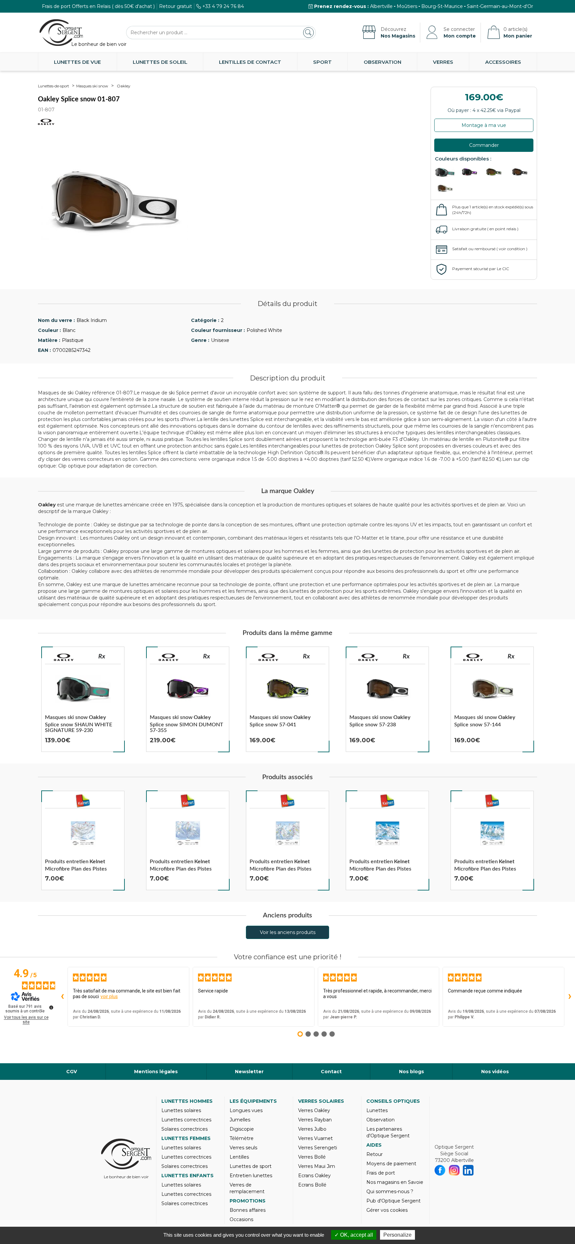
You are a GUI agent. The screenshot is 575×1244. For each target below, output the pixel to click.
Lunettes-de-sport (53, 86)
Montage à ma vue (484, 125)
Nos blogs (411, 1072)
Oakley (123, 85)
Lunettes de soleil (160, 62)
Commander (484, 145)
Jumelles (240, 1120)
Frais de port (380, 1173)
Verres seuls (243, 1148)
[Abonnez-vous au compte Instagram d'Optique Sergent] (454, 1170)
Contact (331, 1072)
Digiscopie (242, 1129)
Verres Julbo (312, 1129)
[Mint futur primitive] (446, 172)
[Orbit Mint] (446, 188)
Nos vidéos (495, 1072)
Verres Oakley (314, 1110)
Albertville (381, 6)
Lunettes (377, 1110)
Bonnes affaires (248, 1210)
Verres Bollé (312, 1157)
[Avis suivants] (569, 996)
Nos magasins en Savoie (394, 1182)
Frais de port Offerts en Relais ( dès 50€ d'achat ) (98, 6)
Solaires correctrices (184, 1129)
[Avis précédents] (62, 996)
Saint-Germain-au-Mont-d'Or (500, 6)
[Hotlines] (471, 172)
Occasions (241, 1219)
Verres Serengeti (317, 1148)
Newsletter (249, 1072)
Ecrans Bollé (312, 1185)
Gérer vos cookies (387, 1210)
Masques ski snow (92, 86)
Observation (382, 62)
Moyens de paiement (391, 1164)
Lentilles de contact (250, 62)
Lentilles (239, 1157)
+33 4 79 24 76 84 (223, 6)
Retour (374, 1154)
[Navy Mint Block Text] (495, 172)
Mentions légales (156, 1072)
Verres (443, 62)
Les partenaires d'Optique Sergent (388, 1132)
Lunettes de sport (251, 1166)
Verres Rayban (315, 1120)
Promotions (248, 1201)
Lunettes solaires (181, 1110)
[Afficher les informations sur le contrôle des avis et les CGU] (51, 1007)
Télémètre (242, 1138)
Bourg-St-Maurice (442, 6)
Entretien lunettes (251, 1176)
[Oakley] (64, 657)
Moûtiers (407, 6)
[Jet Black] (520, 172)
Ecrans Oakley (314, 1176)
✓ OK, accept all (353, 1235)
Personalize (397, 1235)
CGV (71, 1072)
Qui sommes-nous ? (389, 1191)
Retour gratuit (175, 6)
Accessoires (503, 62)
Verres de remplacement (247, 1188)
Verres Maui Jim (316, 1166)
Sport (322, 62)
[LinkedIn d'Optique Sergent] (468, 1170)
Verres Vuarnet (315, 1138)
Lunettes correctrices (186, 1120)
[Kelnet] (83, 801)
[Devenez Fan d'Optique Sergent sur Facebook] (440, 1170)
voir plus (109, 996)
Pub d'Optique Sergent (393, 1201)
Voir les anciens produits (287, 932)
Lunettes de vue (77, 62)
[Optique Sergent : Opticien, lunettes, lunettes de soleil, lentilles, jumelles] (61, 33)
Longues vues (246, 1110)
